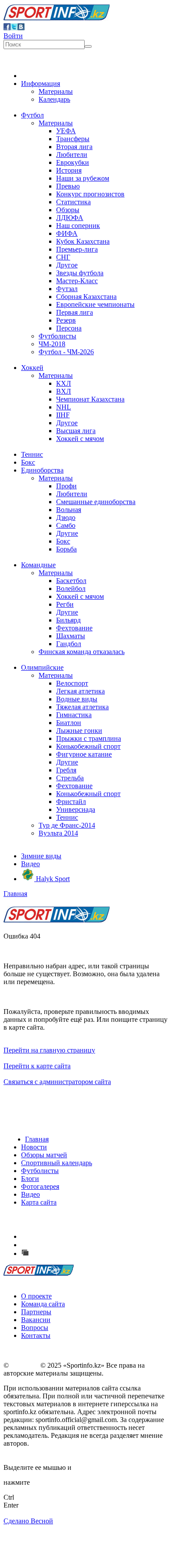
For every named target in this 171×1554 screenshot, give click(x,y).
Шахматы (70, 636)
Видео (30, 864)
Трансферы (72, 138)
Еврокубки (72, 162)
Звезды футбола (79, 273)
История (69, 170)
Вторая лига (74, 146)
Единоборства (42, 470)
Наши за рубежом (82, 178)
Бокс (28, 462)
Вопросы (34, 1327)
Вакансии (35, 1319)
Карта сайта (39, 1202)
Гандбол (68, 643)
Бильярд (68, 620)
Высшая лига (76, 430)
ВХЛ (63, 391)
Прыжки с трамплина (88, 738)
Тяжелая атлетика (82, 707)
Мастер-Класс (77, 280)
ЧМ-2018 (52, 344)
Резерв (66, 320)
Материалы (56, 91)
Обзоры (67, 209)
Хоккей (32, 367)
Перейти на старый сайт (67, 1253)
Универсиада (75, 809)
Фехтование (74, 628)
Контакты (35, 1335)
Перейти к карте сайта (37, 1066)
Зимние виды (41, 856)
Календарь (54, 99)
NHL (63, 407)
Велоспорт (72, 683)
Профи (66, 486)
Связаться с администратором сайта (57, 1081)
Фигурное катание (84, 754)
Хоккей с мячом (80, 438)
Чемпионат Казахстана (90, 399)
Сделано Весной (28, 1521)
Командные (38, 565)
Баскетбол (71, 580)
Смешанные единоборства (95, 501)
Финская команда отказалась (82, 651)
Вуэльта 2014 (58, 833)
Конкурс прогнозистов (90, 194)
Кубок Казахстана (83, 241)
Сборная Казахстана (86, 296)
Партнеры (36, 1312)
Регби (65, 604)
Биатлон (68, 722)
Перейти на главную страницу (49, 1050)
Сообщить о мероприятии (71, 1244)
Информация (40, 83)
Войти (13, 35)
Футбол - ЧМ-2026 (66, 352)
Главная (15, 893)
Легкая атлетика (80, 691)
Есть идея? (48, 1236)
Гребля (66, 770)
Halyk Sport (52, 878)
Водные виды (76, 699)
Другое (67, 265)
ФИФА (67, 233)
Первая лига (74, 312)
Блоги (30, 1178)
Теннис (32, 454)
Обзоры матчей (44, 1155)
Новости (34, 1147)
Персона (69, 328)
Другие (67, 533)
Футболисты (57, 336)
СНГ (63, 257)
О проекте (36, 1296)
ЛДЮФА (69, 217)
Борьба (66, 549)
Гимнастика (74, 714)
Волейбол (71, 588)
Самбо (65, 525)
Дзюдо (65, 517)
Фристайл (71, 801)
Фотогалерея (40, 1186)
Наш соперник (78, 225)
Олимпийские (42, 667)
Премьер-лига (77, 249)
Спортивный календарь (56, 1162)
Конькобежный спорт (88, 746)
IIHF (63, 415)
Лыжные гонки (79, 730)
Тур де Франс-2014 (67, 825)
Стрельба (70, 778)
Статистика (73, 202)
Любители (71, 154)
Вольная (68, 509)
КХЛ (63, 383)
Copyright (25, 1365)
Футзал (67, 288)
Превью (68, 186)
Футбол (32, 115)
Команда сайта (43, 1304)
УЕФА (66, 131)
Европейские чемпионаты (95, 304)
